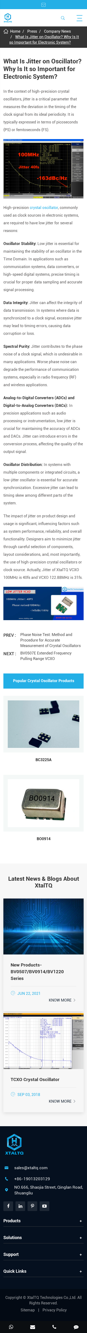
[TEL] (54, 1327)
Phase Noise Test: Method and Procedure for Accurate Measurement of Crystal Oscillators (50, 640)
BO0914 (44, 839)
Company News (57, 31)
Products (12, 1220)
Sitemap (28, 1310)
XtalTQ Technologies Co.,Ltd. (52, 1297)
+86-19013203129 (32, 1178)
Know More (62, 1000)
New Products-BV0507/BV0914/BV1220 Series (37, 971)
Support (11, 1254)
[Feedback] (76, 1327)
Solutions (12, 1237)
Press (32, 31)
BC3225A (43, 760)
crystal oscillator (44, 207)
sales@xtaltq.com (31, 1167)
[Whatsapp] (11, 1327)
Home (15, 31)
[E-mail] (32, 1327)
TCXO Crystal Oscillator (35, 1079)
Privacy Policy (55, 1310)
